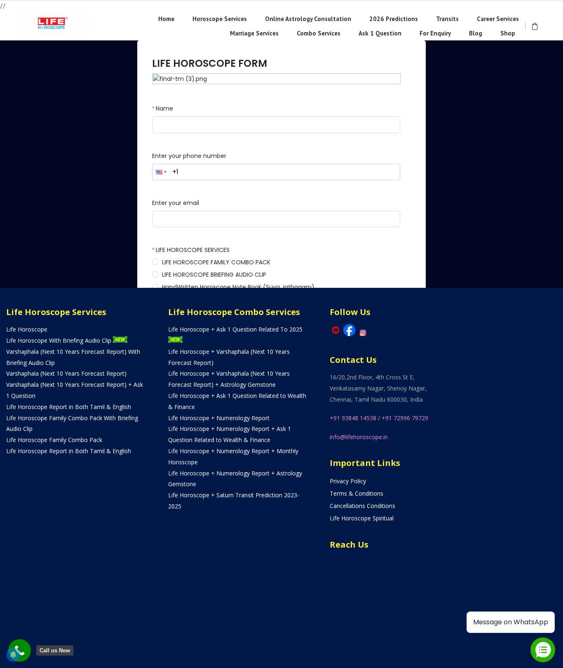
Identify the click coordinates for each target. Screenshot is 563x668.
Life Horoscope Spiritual (362, 518)
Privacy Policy (348, 481)
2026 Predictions (393, 19)
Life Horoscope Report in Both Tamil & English (68, 407)
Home (166, 19)
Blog (475, 33)
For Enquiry (435, 33)
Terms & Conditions (356, 493)
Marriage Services (254, 33)
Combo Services (318, 33)
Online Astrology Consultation (308, 19)
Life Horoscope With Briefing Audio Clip (59, 340)
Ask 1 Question (380, 33)
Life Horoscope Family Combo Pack (54, 440)
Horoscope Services (219, 19)
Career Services (498, 19)
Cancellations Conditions (362, 506)
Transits (447, 19)
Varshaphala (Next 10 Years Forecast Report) (66, 373)
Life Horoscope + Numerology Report (219, 418)
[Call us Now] (19, 650)
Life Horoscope (26, 329)
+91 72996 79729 (405, 418)
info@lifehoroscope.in (359, 437)
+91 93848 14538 (353, 418)
